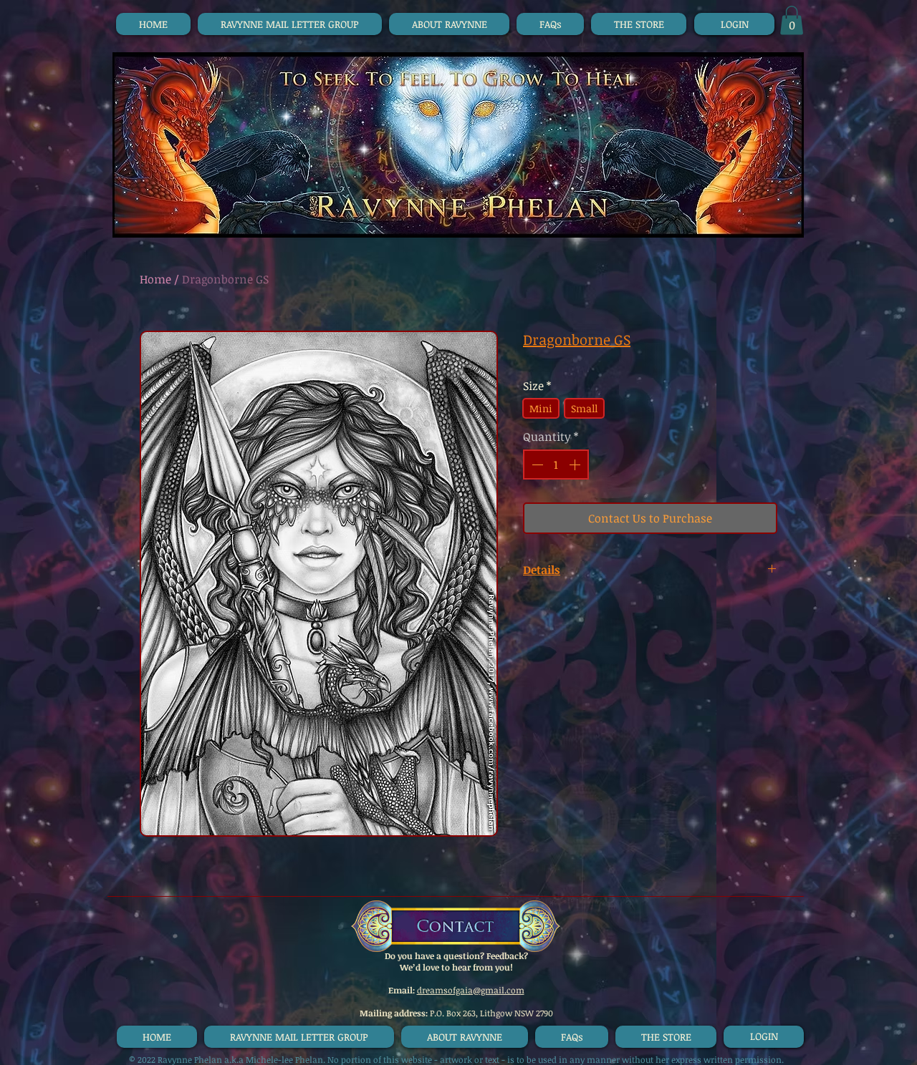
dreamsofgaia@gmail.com (470, 990)
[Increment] (576, 464)
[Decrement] (536, 464)
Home (155, 279)
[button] (791, 20)
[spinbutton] (556, 464)
